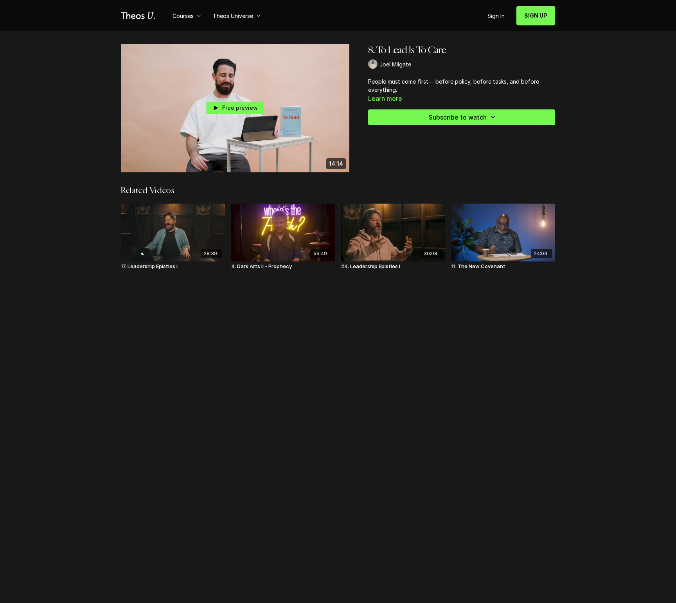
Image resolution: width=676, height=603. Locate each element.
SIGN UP (535, 15)
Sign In (496, 16)
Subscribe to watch (458, 117)
